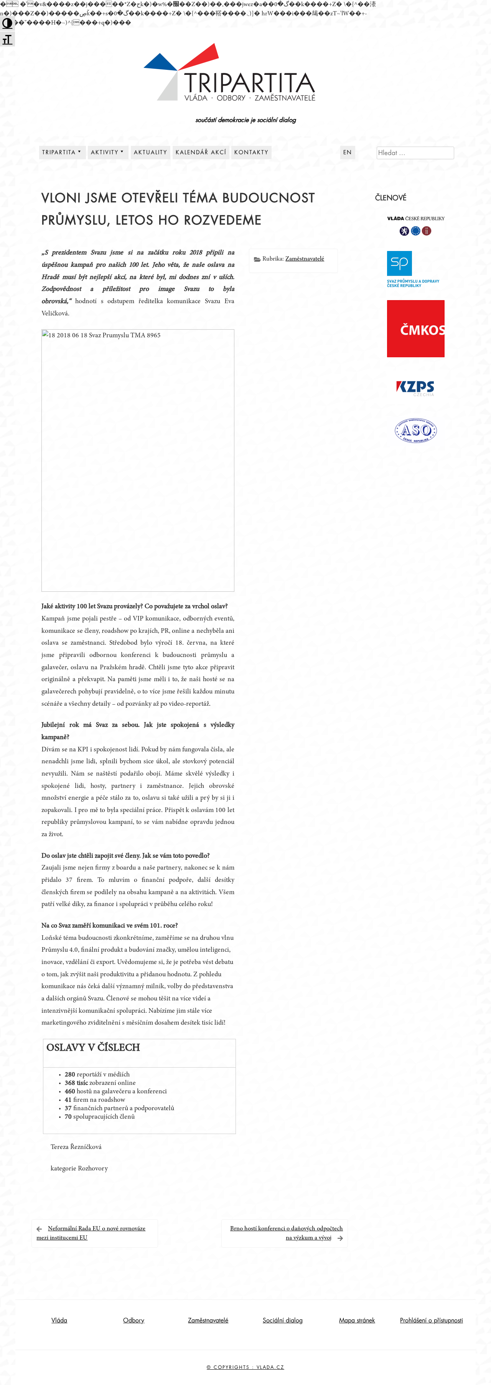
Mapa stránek (357, 1320)
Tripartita (59, 152)
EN (347, 152)
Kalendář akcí (201, 152)
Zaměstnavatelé (304, 259)
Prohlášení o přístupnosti (431, 1320)
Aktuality (150, 152)
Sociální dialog (283, 1320)
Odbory (133, 1320)
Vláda (59, 1320)
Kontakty (251, 152)
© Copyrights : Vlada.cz (245, 1367)
